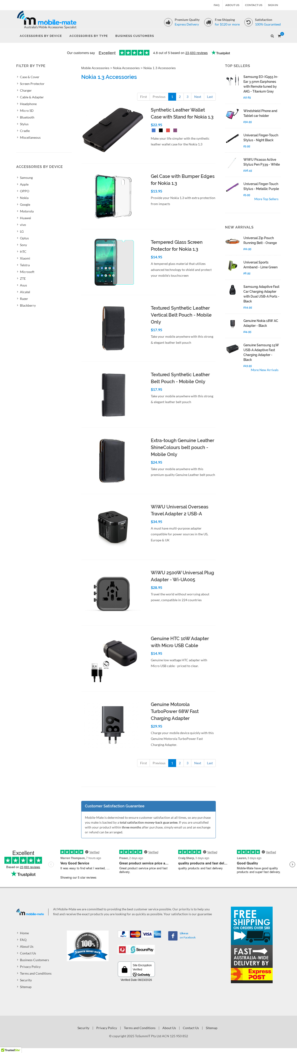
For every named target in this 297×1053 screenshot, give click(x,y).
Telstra (25, 265)
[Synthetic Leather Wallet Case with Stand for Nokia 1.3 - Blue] (153, 131)
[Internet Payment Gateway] (136, 949)
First (143, 97)
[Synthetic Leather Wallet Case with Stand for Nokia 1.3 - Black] (160, 131)
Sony (23, 245)
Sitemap (26, 987)
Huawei (25, 218)
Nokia (24, 198)
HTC (23, 252)
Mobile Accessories (95, 68)
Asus (23, 285)
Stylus (24, 124)
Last (210, 97)
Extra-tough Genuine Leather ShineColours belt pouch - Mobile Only (182, 447)
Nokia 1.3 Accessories (159, 68)
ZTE (23, 278)
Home (24, 933)
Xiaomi (25, 258)
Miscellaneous (30, 137)
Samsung (26, 178)
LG (22, 231)
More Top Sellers (266, 199)
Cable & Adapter (32, 97)
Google (25, 204)
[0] (279, 35)
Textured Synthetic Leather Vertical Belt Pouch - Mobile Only (181, 315)
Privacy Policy (30, 967)
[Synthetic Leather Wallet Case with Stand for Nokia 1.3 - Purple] (174, 131)
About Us (232, 5)
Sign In (273, 5)
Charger (26, 90)
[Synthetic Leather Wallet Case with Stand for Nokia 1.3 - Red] (167, 131)
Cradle (25, 131)
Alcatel (25, 292)
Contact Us (253, 5)
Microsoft (27, 272)
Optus (24, 238)
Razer (24, 299)
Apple (24, 184)
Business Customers (34, 960)
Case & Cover (29, 77)
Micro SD (27, 110)
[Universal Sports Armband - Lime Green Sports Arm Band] (232, 265)
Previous (159, 97)
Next (197, 97)
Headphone (28, 104)
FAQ (217, 5)
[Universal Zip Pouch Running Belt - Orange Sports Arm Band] (232, 241)
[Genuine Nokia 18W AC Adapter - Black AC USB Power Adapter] (232, 323)
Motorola (27, 211)
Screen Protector (32, 84)
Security (26, 980)
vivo (23, 225)
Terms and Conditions (36, 973)
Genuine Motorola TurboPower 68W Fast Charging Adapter (175, 711)
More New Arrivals (264, 370)
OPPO (24, 191)
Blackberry (28, 305)
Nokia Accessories (126, 68)
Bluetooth (27, 117)
